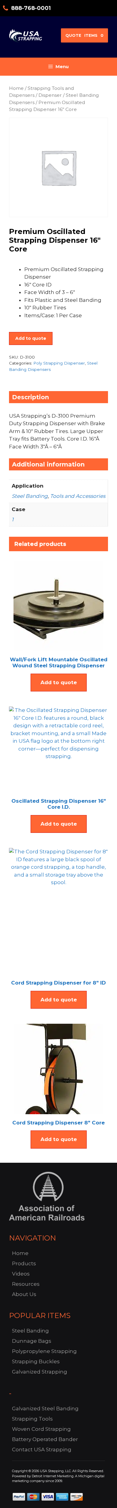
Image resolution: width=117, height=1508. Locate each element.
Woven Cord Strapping (41, 1429)
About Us (24, 1294)
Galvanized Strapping (39, 1372)
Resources (26, 1284)
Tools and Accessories (77, 496)
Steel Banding (30, 496)
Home (16, 88)
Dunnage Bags (31, 1341)
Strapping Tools (32, 1419)
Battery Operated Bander (45, 1439)
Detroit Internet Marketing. (53, 1476)
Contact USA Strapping (41, 1449)
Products (24, 1263)
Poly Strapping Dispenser (59, 363)
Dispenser (50, 95)
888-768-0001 (31, 8)
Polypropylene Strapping (44, 1351)
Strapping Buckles (36, 1361)
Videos (21, 1274)
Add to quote (30, 338)
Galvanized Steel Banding (45, 1408)
